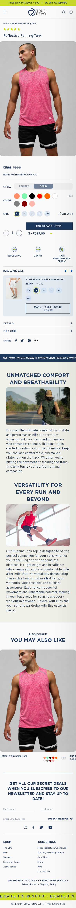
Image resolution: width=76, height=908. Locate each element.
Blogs (41, 862)
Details (9, 323)
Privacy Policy (29, 884)
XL (39, 213)
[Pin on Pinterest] (29, 340)
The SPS (7, 848)
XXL (47, 213)
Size (6, 214)
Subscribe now (58, 818)
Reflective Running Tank (23, 23)
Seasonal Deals (11, 862)
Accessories (9, 866)
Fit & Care (10, 331)
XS (28, 290)
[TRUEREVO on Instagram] (25, 827)
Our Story (43, 857)
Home (6, 23)
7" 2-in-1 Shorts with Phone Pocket (45, 279)
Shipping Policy (48, 884)
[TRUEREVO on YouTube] (50, 827)
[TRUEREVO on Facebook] (33, 827)
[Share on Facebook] (16, 340)
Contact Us (44, 871)
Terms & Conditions (55, 904)
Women (7, 857)
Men (5, 852)
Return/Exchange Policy (51, 852)
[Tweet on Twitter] (22, 340)
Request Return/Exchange (52, 848)
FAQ (40, 866)
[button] (12, 29)
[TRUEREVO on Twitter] (41, 827)
